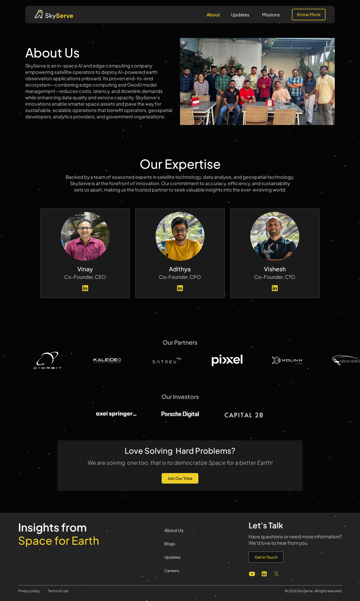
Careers (171, 570)
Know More (309, 14)
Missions (271, 14)
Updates (240, 14)
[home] (54, 14)
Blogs (169, 543)
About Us (173, 530)
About (213, 14)
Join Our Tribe (180, 478)
